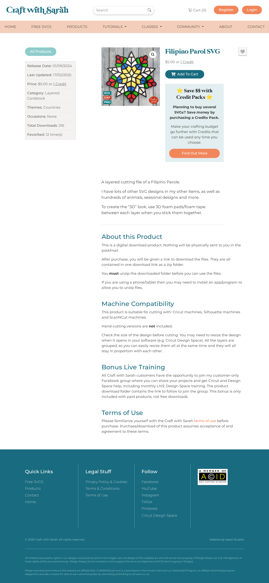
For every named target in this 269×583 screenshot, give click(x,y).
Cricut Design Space (159, 515)
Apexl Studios (234, 539)
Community (189, 27)
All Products (40, 51)
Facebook (150, 482)
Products (77, 27)
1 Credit (59, 84)
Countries (51, 107)
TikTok (147, 502)
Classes (150, 27)
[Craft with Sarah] (37, 10)
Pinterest (150, 508)
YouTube (149, 488)
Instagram (150, 495)
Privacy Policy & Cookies (106, 482)
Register (226, 10)
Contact (256, 27)
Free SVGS (41, 27)
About (225, 27)
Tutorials (113, 27)
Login (252, 10)
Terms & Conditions (102, 488)
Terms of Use (96, 495)
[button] (152, 54)
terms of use (205, 421)
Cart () (199, 10)
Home (10, 27)
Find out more (194, 153)
